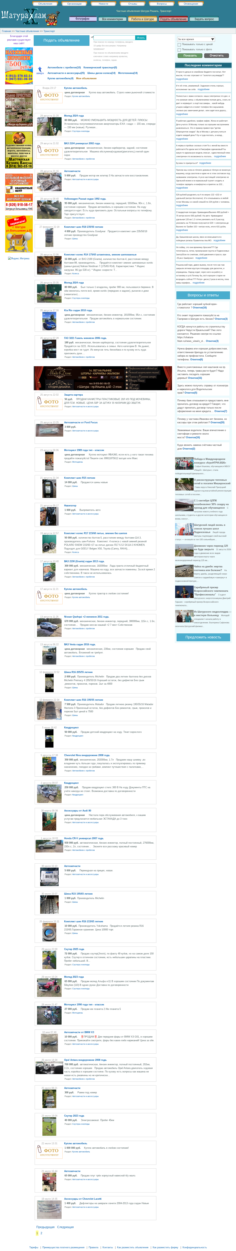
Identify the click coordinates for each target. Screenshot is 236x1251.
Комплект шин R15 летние (79, 477)
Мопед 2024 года (74, 115)
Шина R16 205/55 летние (78, 672)
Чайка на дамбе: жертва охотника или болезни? (201, 573)
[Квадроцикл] (49, 746)
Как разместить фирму (165, 1247)
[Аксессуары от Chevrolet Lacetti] (49, 1218)
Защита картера (73, 394)
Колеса (75, 273)
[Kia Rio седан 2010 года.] (49, 329)
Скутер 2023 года (74, 1115)
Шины (75, 238)
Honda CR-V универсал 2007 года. (84, 838)
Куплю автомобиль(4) (60, 78)
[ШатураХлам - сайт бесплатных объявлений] (30, 25)
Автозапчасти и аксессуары (85, 179)
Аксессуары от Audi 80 (77, 810)
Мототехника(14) (128, 73)
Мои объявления (86, 78)
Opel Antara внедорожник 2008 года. (85, 1060)
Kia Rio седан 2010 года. (78, 310)
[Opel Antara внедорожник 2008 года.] (49, 1073)
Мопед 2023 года (74, 976)
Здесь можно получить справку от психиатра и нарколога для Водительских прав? (202, 389)
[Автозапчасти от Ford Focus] (49, 435)
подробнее (182, 79)
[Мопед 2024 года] (49, 135)
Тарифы (33, 1247)
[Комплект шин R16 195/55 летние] (49, 719)
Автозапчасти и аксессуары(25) (66, 73)
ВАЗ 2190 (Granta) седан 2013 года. (84, 561)
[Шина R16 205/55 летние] (49, 691)
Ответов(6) (196, 359)
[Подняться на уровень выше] (40, 71)
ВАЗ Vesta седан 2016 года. (80, 644)
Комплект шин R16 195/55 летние (83, 699)
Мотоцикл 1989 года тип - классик (84, 450)
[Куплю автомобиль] (49, 107)
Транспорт (49, 31)
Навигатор (70, 505)
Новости (103, 3)
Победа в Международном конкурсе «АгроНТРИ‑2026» (202, 466)
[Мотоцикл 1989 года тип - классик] (49, 469)
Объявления (45, 3)
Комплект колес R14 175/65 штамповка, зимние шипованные (100, 254)
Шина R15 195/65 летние (78, 893)
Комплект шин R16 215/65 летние (83, 921)
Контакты (108, 1247)
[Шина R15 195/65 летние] (49, 913)
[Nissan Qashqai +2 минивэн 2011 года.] (49, 636)
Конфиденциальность (195, 1247)
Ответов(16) (200, 307)
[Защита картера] (49, 414)
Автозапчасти (72, 171)
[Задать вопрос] (204, 23)
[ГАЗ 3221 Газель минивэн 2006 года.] (49, 357)
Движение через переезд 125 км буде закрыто (203, 552)
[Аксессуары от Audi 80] (49, 829)
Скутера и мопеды (81, 131)
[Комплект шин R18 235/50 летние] (49, 246)
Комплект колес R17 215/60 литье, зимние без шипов (95, 533)
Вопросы (162, 3)
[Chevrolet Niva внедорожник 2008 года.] (49, 774)
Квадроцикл (71, 727)
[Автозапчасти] (49, 190)
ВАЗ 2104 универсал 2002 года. (82, 143)
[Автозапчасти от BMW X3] (49, 1051)
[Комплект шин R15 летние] (49, 497)
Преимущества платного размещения (63, 1247)
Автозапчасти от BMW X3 (79, 1032)
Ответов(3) (221, 318)
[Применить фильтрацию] (190, 57)
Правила (93, 1247)
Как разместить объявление (132, 1247)
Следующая (65, 1227)
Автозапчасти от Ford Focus (81, 422)
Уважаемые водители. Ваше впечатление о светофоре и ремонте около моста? (201, 434)
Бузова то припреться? (187, 163)
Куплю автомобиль (75, 88)
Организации (74, 3)
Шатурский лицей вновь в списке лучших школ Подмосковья (200, 532)
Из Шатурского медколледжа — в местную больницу (203, 618)
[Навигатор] (49, 524)
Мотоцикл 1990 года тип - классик (84, 1004)
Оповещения (191, 3)
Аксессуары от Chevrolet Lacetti (83, 1198)
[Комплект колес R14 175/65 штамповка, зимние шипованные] (49, 273)
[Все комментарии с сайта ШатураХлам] (112, 23)
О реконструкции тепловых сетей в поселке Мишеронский (203, 486)
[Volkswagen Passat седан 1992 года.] (49, 218)
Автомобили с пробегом (83, 159)
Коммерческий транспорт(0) (100, 67)
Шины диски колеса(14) (101, 73)
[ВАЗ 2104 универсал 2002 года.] (49, 162)
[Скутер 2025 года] (49, 968)
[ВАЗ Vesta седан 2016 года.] (49, 663)
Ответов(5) (191, 392)
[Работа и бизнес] (142, 23)
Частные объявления (27, 31)
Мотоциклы (77, 462)
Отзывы (132, 3)
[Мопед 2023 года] (49, 996)
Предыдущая (45, 1227)
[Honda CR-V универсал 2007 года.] (49, 851)
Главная (6, 31)
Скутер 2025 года (74, 949)
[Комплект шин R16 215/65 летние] (49, 940)
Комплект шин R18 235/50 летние (83, 226)
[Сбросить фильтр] (217, 57)
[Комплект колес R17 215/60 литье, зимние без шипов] (49, 552)
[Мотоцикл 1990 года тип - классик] (49, 1023)
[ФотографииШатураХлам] (83, 23)
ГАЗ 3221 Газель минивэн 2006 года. (85, 338)
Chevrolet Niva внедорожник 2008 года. (87, 755)
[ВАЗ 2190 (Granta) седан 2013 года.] (49, 580)
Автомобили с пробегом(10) (64, 67)
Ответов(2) (189, 448)
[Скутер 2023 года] (49, 1135)
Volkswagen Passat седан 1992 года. (85, 198)
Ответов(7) (220, 411)
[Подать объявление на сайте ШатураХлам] (173, 23)
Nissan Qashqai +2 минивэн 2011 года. (86, 616)
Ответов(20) (217, 422)
